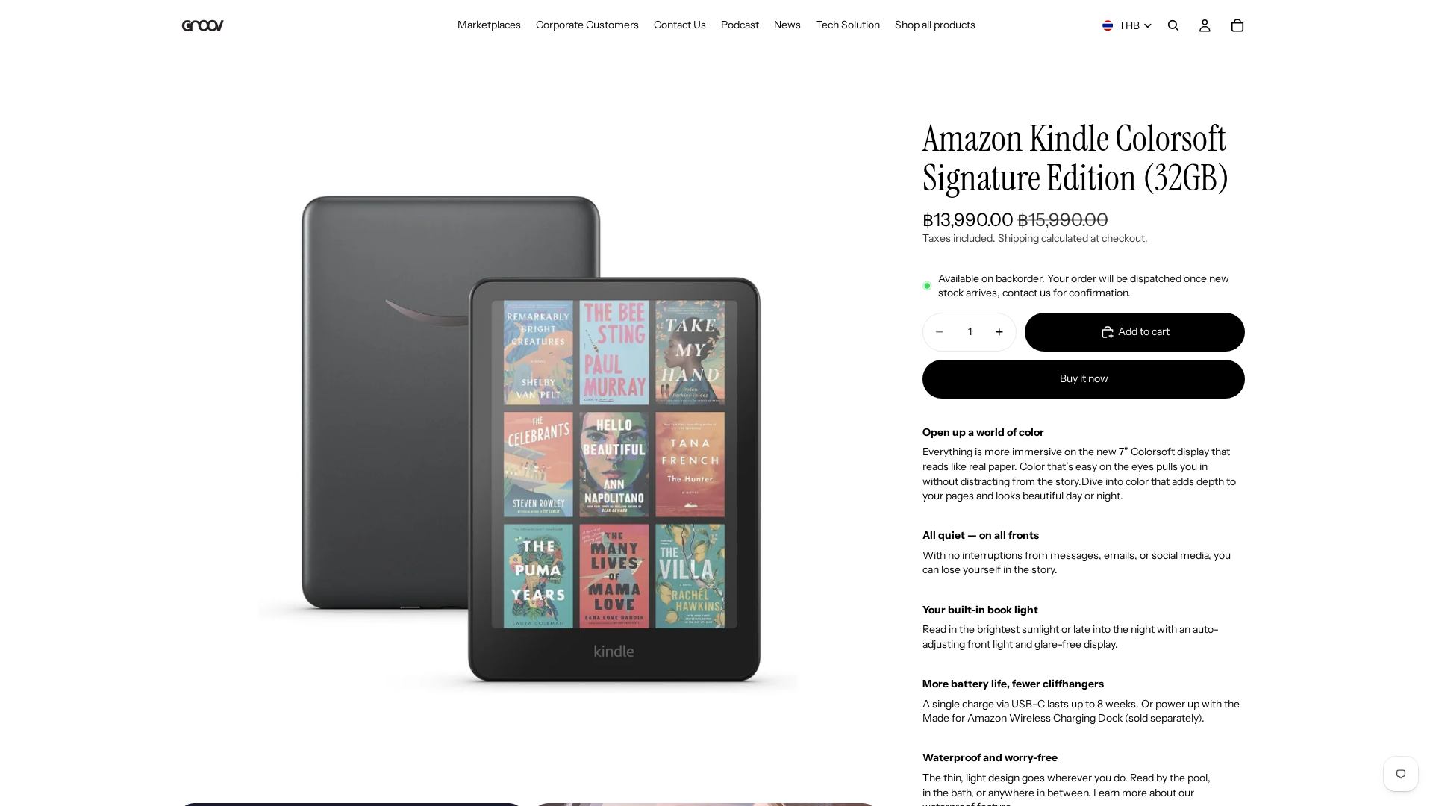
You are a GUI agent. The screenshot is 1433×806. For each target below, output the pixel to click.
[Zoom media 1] (528, 445)
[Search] (1173, 25)
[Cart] (1237, 25)
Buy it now (1084, 378)
